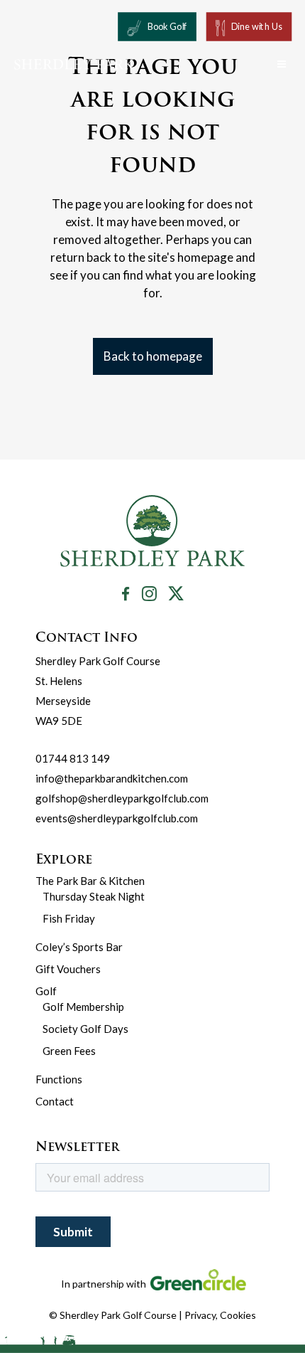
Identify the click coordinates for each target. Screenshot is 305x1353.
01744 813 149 (72, 758)
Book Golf (167, 26)
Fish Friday (69, 918)
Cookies (238, 1315)
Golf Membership (83, 1006)
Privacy (200, 1315)
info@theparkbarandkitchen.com (111, 778)
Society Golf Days (85, 1028)
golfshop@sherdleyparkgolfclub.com (122, 798)
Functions (58, 1079)
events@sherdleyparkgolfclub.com (116, 818)
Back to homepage (153, 356)
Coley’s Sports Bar (79, 946)
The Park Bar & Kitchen (90, 880)
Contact (54, 1101)
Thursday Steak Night (94, 896)
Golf (46, 991)
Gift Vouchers (68, 968)
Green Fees (69, 1050)
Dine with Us (256, 26)
